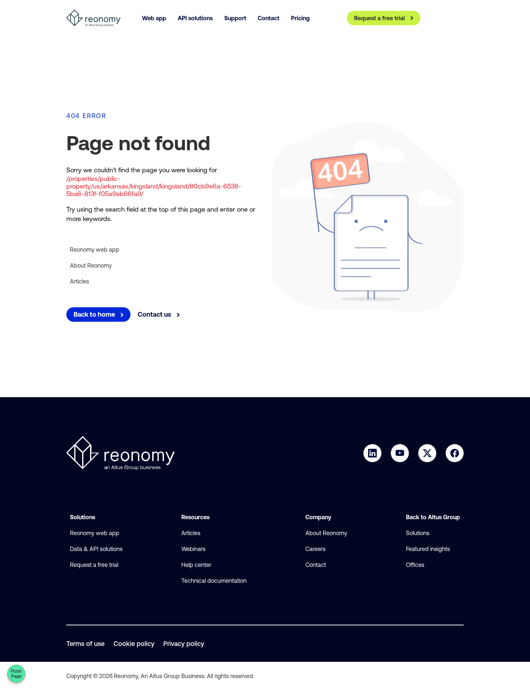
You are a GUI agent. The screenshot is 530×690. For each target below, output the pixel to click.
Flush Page (16, 674)
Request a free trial (94, 564)
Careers (315, 549)
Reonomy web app (94, 249)
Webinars (193, 549)
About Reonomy (91, 265)
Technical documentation (214, 580)
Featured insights (428, 549)
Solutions (417, 533)
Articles (79, 281)
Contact (315, 564)
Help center (196, 564)
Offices (415, 564)
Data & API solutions (96, 549)
